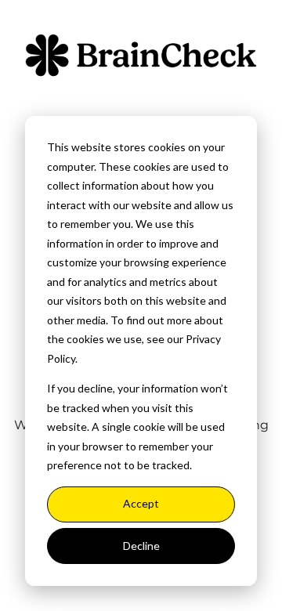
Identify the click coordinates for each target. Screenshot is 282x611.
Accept (141, 503)
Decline (141, 545)
